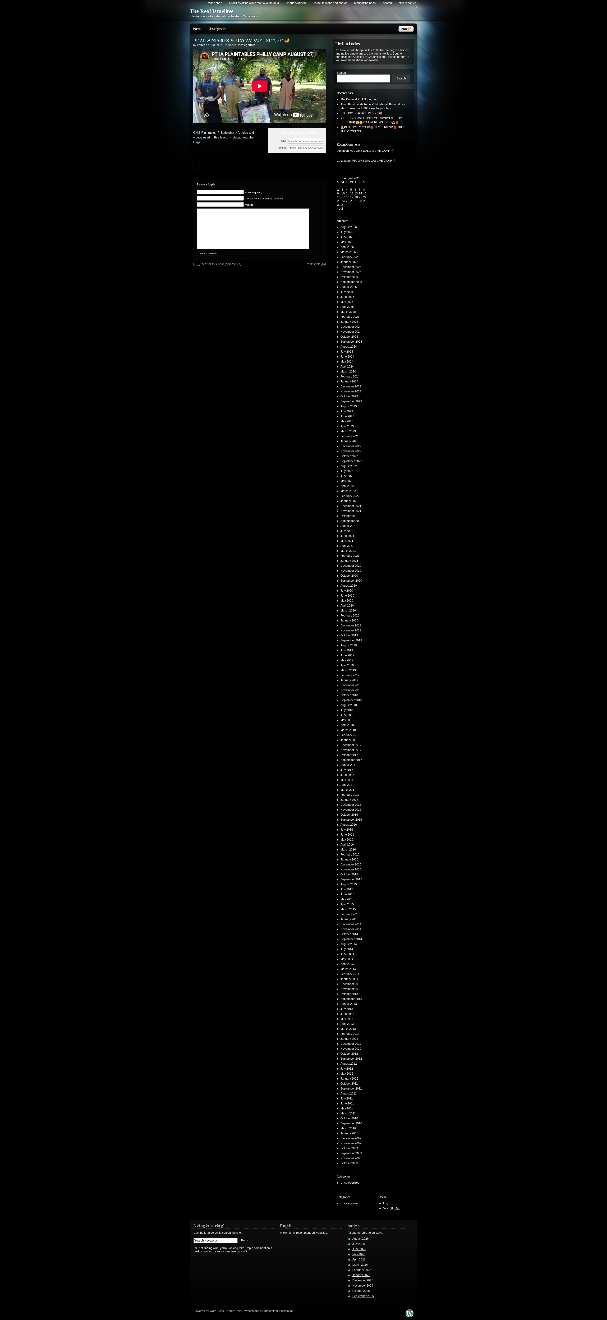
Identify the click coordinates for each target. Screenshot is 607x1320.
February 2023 (349, 436)
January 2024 (349, 381)
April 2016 (347, 844)
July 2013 (346, 1009)
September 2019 (351, 640)
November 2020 (350, 570)
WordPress (217, 1311)
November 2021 (350, 511)
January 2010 (349, 1133)
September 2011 (351, 1088)
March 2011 (348, 1113)
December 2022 (350, 446)
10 (343, 193)
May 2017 (346, 780)
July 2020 (346, 590)
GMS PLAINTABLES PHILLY (300, 132)
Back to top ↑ (287, 1311)
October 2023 (349, 396)
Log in (387, 1203)
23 (338, 201)
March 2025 (348, 311)
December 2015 (350, 864)
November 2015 (350, 869)
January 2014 (349, 979)
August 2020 (348, 585)
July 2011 (346, 1098)
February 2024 (349, 376)
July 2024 (346, 351)
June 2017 (347, 775)
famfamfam (271, 1311)
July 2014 (346, 949)
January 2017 (349, 799)
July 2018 (346, 710)
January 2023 (349, 441)
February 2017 (349, 794)
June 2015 (347, 894)
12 (352, 193)
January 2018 (349, 740)
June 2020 (347, 595)
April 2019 (347, 665)
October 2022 (349, 456)
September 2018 (351, 700)
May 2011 (346, 1108)
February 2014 (349, 974)
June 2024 (347, 356)
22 (365, 197)
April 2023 (347, 426)
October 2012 (349, 1053)
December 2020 (350, 565)
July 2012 (346, 1068)
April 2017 (347, 784)
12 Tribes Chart (213, 3)
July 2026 (346, 232)
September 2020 (351, 580)
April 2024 (347, 366)
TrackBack (315, 264)
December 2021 (350, 506)
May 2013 (346, 1019)
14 (360, 193)
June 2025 (347, 297)
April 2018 (347, 725)
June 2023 (347, 416)
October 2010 (349, 1118)
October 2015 (349, 874)
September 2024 (351, 341)
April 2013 (347, 1024)
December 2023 (350, 386)
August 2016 (348, 824)
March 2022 (348, 491)
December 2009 (350, 1138)
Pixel (239, 1311)
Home (196, 29)
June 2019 (347, 655)
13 (356, 193)
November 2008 (350, 1158)
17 (343, 197)
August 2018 (348, 705)
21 (360, 197)
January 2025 (349, 321)
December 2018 (350, 685)
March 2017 (348, 789)
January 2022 (349, 501)
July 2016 (346, 829)
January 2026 (349, 262)
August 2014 (348, 944)
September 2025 (351, 282)
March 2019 (348, 670)
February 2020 (349, 615)
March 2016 (348, 849)
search (387, 3)
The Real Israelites (211, 11)
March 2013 (348, 1028)
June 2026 (347, 237)
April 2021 (347, 545)
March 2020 (348, 610)
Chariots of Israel (297, 3)
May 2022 (346, 481)
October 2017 (349, 755)
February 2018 (349, 735)
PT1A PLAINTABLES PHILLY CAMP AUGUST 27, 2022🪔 (241, 40)
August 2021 (348, 526)
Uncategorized (217, 29)
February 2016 (349, 854)
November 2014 (350, 929)
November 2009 (350, 1143)
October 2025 (349, 277)
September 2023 (351, 401)
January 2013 (349, 1038)
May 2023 (346, 421)
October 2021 (349, 516)
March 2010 (348, 1128)
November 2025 (350, 272)
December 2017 (350, 745)
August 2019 (348, 645)
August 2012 (348, 1063)
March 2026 (348, 252)
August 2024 (348, 346)
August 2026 (348, 227)
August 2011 (348, 1093)
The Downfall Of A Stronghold (359, 99)
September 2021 (351, 521)
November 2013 (350, 989)
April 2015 (347, 904)
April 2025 (347, 306)
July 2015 (346, 889)
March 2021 (348, 550)
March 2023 (348, 431)
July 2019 (346, 650)
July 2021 (346, 531)
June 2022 (347, 476)
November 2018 (350, 690)
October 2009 (349, 1148)
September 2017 (351, 760)
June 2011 (347, 1103)
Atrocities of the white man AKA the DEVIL (254, 3)
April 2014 (347, 964)
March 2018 (348, 730)
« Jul (340, 208)
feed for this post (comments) (217, 264)
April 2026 (347, 247)
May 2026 (346, 242)
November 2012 (350, 1048)
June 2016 (347, 834)
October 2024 (349, 336)
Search (341, 72)
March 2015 (348, 909)
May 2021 (346, 541)
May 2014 (346, 959)
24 (343, 201)
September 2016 (351, 819)
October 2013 (349, 994)
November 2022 (350, 451)
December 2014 (350, 924)
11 (347, 193)
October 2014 (349, 934)
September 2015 (351, 879)
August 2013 (348, 1004)
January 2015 (349, 919)
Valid (391, 1208)
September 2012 (351, 1058)
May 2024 (346, 361)
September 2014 (351, 939)
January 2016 (349, 859)
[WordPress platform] (409, 1316)
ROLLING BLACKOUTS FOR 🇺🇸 (361, 113)
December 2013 (350, 984)
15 (365, 193)
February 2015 (349, 914)
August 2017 (348, 765)
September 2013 (351, 999)
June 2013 (347, 1014)
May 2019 (346, 660)
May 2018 (346, 720)
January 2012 (349, 1078)
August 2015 (348, 884)
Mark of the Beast (365, 3)
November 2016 (350, 809)
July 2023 (346, 411)
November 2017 (350, 750)
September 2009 (351, 1153)
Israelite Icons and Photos (330, 3)
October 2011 (349, 1083)
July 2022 (346, 471)
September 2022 (351, 461)
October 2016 (349, 814)
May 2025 (346, 302)
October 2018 (349, 695)
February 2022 (349, 496)
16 (338, 197)
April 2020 (347, 605)
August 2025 (348, 287)
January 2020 (349, 620)
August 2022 (348, 466)
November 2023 (350, 391)
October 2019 (349, 635)
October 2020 (349, 575)
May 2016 (346, 839)
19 (352, 197)
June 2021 (347, 536)
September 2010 (351, 1123)
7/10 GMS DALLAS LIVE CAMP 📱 (371, 150)
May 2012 (346, 1073)
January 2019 (349, 680)
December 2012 (350, 1043)
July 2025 (346, 292)
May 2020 (346, 600)
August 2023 (348, 406)
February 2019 (349, 675)
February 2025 (349, 316)
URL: (284, 140)
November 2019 (350, 630)
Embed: (282, 147)
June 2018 (347, 715)
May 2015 (346, 899)
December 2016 (350, 804)
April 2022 (347, 486)
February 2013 (349, 1033)
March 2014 (348, 969)
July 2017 (346, 770)
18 (347, 197)
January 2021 (349, 560)
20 (356, 197)
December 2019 (350, 625)
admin (201, 45)
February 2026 (349, 257)
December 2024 (350, 326)
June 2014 (347, 954)
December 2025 (350, 267)
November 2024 (350, 331)
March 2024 (348, 371)
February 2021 (349, 555)
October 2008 (349, 1163)
